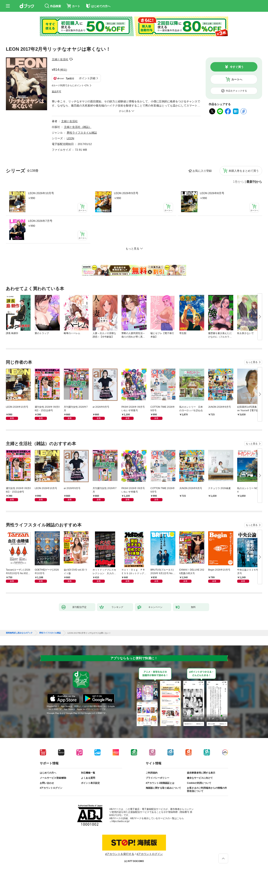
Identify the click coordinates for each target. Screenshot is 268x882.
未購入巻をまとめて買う (244, 170)
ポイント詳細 (87, 78)
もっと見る (252, 362)
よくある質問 (88, 777)
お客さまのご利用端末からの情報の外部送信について (207, 789)
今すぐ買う (237, 66)
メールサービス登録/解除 (53, 777)
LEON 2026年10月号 (41, 193)
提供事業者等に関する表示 (201, 772)
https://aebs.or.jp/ (120, 821)
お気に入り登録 (202, 170)
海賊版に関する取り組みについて (163, 788)
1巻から (238, 181)
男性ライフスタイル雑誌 (82, 132)
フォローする (71, 59)
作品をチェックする (236, 90)
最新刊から (254, 181)
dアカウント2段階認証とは (160, 783)
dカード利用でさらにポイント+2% (70, 85)
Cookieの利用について (199, 783)
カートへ (236, 79)
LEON (70, 138)
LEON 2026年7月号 (40, 220)
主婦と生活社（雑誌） (77, 126)
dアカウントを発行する (119, 853)
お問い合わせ (47, 783)
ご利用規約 (152, 772)
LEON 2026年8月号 (212, 193)
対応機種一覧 (88, 772)
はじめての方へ (48, 772)
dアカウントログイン (51, 788)
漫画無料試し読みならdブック (19, 633)
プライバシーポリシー (157, 777)
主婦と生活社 (60, 59)
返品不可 (56, 91)
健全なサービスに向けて (200, 777)
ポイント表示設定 (90, 783)
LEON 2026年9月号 (126, 193)
